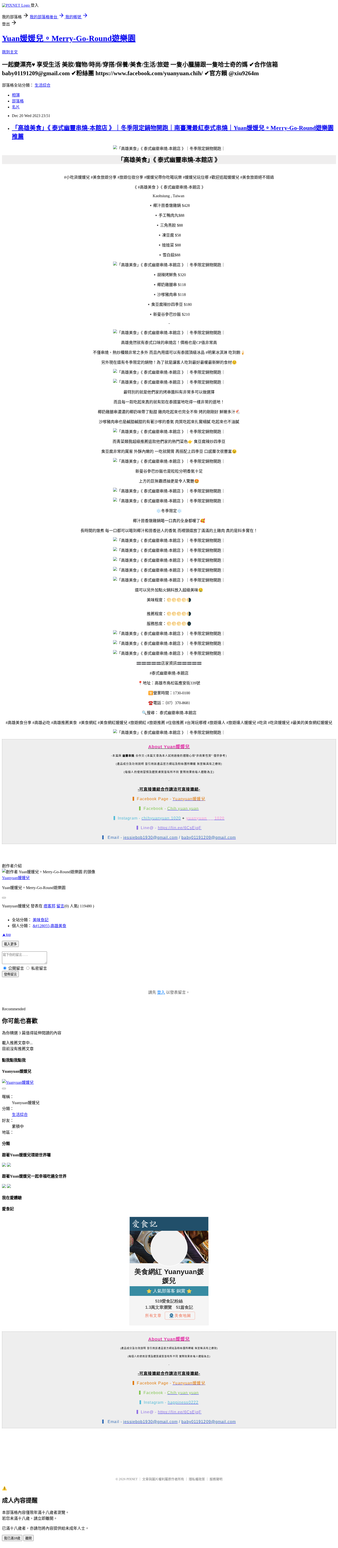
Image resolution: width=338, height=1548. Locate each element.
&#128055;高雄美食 (49, 926)
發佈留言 (10, 974)
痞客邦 (49, 906)
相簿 (16, 95)
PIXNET (132, 1479)
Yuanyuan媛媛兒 (16, 878)
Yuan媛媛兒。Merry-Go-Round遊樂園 (69, 38)
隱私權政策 (197, 1479)
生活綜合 (42, 85)
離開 (28, 1538)
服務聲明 (216, 1479)
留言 (60, 906)
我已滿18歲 (12, 1538)
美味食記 (40, 920)
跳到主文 (10, 52)
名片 (16, 107)
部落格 (18, 101)
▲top (6, 934)
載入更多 (10, 944)
